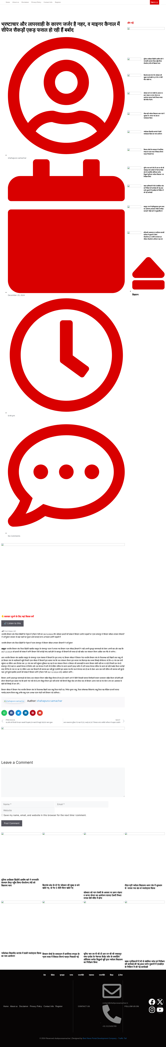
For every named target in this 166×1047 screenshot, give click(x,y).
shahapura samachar (49, 701)
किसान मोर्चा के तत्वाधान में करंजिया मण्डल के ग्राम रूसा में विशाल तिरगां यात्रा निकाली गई (153, 151)
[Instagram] (152, 1009)
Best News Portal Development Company (100, 1038)
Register (58, 2)
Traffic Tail (122, 1038)
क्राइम (62, 975)
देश (44, 975)
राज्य (71, 975)
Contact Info (48, 2)
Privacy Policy (36, 2)
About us (15, 2)
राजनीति (81, 975)
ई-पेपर (120, 975)
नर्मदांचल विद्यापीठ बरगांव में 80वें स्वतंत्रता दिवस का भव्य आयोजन (153, 132)
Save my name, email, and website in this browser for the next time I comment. (45, 815)
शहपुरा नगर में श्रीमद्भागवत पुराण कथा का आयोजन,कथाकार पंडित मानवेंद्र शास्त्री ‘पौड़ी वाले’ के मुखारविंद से (154, 208)
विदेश (53, 975)
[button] (4, 713)
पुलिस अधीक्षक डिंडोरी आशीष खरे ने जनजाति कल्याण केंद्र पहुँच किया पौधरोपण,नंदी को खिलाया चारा (153, 61)
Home (8, 2)
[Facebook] (152, 1002)
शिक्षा (111, 975)
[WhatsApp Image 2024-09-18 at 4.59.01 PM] (63, 728)
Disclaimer (25, 2)
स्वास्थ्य (91, 975)
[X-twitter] (160, 1002)
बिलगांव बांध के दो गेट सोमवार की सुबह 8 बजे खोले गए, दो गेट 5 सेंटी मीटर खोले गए (153, 77)
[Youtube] (160, 1009)
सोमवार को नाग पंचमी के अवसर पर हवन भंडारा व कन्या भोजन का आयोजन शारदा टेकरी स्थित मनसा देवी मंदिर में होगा (153, 96)
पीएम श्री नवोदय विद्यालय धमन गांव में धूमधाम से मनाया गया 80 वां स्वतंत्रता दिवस (154, 115)
